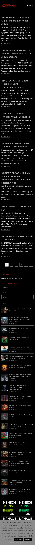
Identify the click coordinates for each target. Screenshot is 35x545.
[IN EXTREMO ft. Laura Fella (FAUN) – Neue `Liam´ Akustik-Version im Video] (4, 349)
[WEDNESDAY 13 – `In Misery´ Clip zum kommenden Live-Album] (4, 398)
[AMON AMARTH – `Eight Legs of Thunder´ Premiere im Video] (4, 426)
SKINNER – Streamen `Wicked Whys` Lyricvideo (15, 115)
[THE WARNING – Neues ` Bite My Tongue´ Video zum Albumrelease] (4, 358)
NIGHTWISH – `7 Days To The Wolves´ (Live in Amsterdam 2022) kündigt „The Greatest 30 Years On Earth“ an (20, 309)
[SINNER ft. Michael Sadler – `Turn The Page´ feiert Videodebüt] (4, 454)
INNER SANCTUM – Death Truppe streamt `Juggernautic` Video (14, 83)
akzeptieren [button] (18, 539)
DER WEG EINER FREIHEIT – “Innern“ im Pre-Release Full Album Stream (16, 53)
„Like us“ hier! (5, 287)
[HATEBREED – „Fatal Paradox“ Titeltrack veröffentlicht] (4, 407)
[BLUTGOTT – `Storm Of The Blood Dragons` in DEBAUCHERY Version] (4, 463)
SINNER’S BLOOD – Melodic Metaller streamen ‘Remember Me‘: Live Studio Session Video (16, 178)
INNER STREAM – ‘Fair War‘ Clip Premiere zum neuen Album (15, 20)
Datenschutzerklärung (14, 542)
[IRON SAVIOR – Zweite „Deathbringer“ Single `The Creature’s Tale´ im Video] (4, 444)
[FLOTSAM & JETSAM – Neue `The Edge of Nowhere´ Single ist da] (4, 482)
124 (31, 265)
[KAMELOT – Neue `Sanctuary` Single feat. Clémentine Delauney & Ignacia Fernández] (4, 377)
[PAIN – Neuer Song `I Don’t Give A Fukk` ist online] (4, 330)
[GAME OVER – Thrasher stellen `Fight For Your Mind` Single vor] (4, 435)
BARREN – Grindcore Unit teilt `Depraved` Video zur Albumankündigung (18, 387)
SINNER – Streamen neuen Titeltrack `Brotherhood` (15, 145)
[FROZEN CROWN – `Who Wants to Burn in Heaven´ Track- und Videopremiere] (4, 472)
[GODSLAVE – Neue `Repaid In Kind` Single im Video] (4, 339)
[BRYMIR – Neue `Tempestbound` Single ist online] (4, 416)
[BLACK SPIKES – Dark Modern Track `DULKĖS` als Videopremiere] (4, 491)
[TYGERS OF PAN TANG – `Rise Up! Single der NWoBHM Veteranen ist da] (4, 367)
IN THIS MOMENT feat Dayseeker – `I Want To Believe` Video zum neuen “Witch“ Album (20, 319)
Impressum (24, 542)
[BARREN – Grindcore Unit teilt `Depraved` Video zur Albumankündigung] (4, 388)
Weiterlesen (5, 44)
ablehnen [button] (28, 539)
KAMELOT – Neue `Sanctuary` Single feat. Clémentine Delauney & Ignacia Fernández (20, 376)
